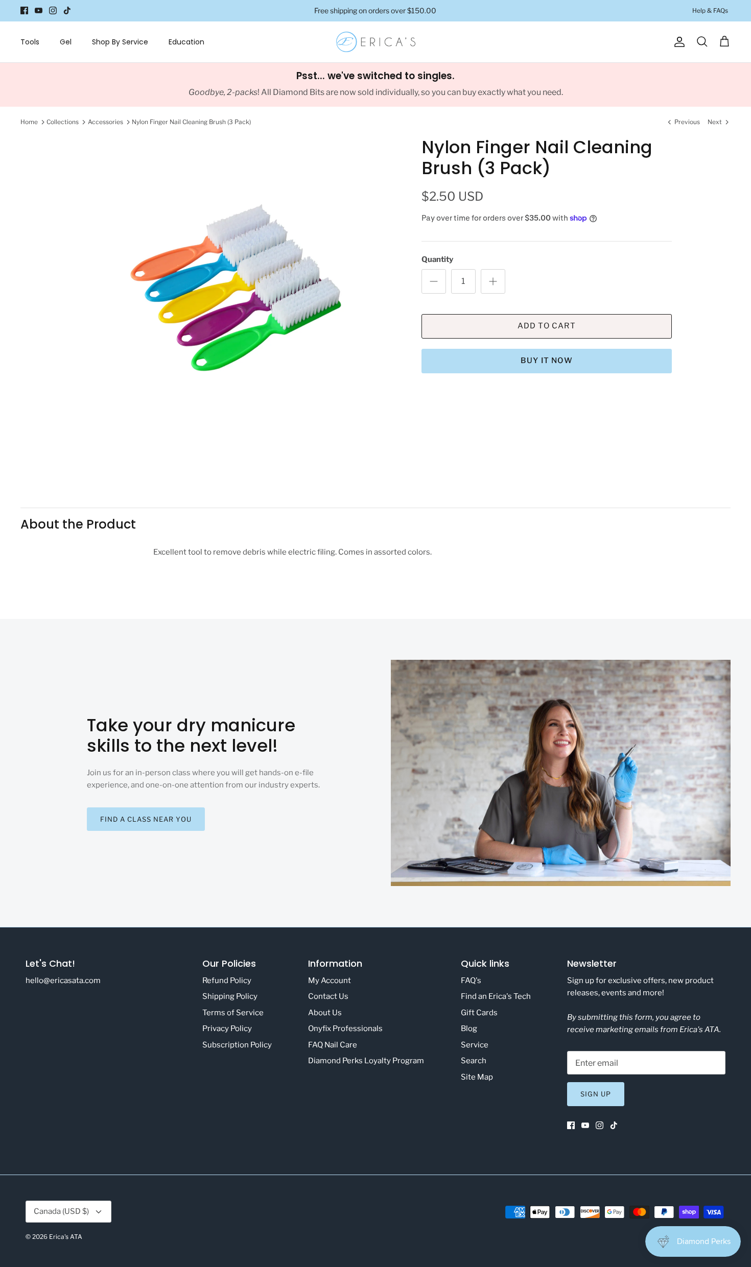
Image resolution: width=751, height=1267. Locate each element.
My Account (329, 980)
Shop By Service (120, 42)
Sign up (595, 1094)
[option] (239, 297)
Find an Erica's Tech (496, 996)
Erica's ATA (65, 1236)
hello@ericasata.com (63, 980)
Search (473, 1060)
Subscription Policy (237, 1044)
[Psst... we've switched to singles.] (375, 85)
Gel (66, 42)
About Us (325, 1012)
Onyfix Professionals (345, 1028)
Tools (29, 42)
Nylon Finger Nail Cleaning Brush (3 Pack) (191, 122)
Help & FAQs (710, 10)
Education (186, 42)
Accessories (105, 122)
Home (29, 122)
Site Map (477, 1077)
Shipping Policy (229, 996)
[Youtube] (38, 10)
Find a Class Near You (146, 819)
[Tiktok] (67, 10)
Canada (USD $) (61, 1211)
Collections (62, 122)
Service (474, 1044)
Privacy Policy (227, 1028)
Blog (469, 1028)
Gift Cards (479, 1012)
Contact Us (328, 996)
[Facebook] (24, 10)
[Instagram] (53, 10)
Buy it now (547, 360)
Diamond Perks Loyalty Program (366, 1060)
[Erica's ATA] (375, 42)
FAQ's (471, 980)
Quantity (437, 259)
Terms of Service (233, 1012)
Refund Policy (226, 980)
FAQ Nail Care (332, 1044)
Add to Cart (547, 325)
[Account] (677, 42)
